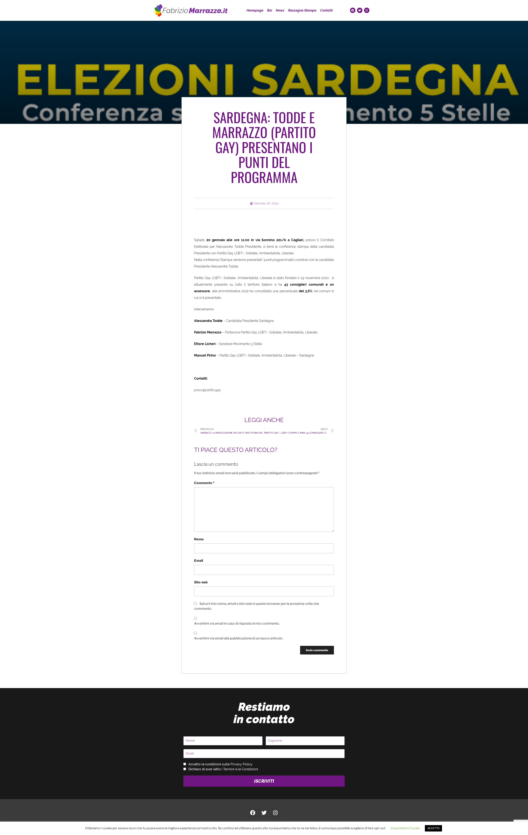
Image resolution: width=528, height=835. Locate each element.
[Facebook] (352, 10)
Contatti (326, 10)
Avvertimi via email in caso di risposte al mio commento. (237, 623)
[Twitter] (359, 10)
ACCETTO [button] (433, 828)
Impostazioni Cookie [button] (405, 828)
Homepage (254, 10)
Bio (269, 10)
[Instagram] (366, 10)
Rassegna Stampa (302, 10)
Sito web (201, 582)
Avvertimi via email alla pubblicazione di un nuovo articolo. (238, 638)
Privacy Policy (241, 764)
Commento (204, 483)
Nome (199, 539)
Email (198, 561)
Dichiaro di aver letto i (223, 769)
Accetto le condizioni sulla (220, 764)
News (280, 10)
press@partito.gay (207, 390)
